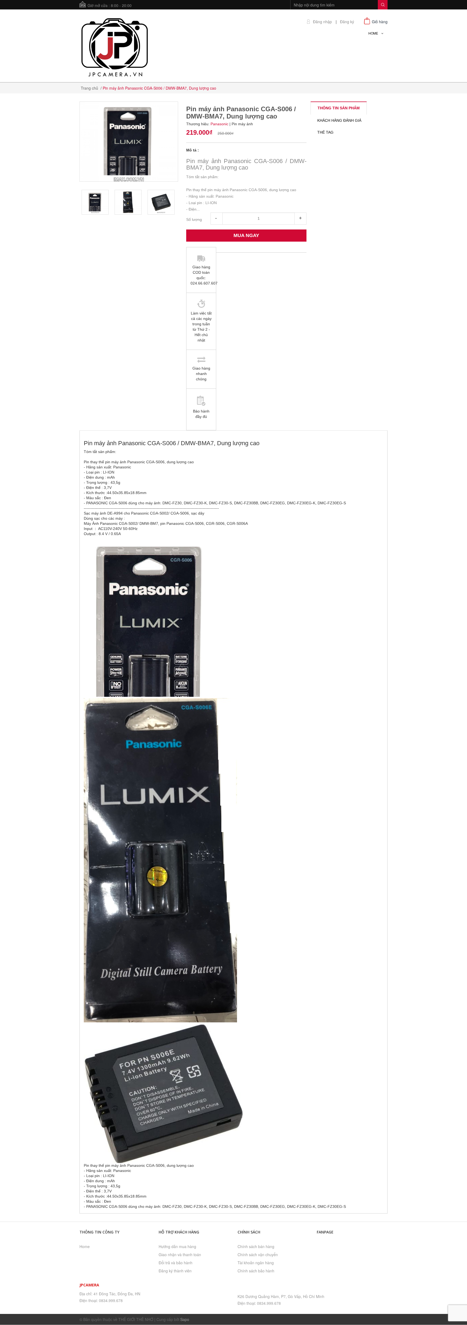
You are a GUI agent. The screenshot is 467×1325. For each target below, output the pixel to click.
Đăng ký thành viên (175, 1270)
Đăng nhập (322, 21)
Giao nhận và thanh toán (180, 1254)
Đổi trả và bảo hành (175, 1262)
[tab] (339, 108)
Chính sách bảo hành (256, 1270)
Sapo (184, 1319)
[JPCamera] (114, 46)
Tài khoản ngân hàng (256, 1262)
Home (84, 1246)
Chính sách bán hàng (256, 1246)
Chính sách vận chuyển (258, 1254)
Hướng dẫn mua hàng (177, 1246)
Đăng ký (347, 21)
